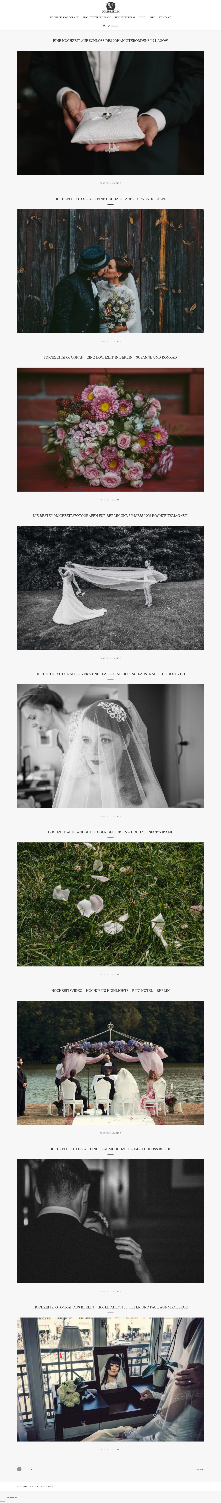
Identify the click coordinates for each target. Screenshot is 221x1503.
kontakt (165, 17)
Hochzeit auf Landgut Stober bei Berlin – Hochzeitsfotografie (110, 832)
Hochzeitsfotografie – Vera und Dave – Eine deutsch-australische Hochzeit (110, 673)
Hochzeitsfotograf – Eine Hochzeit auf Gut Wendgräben (110, 198)
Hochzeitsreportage (97, 17)
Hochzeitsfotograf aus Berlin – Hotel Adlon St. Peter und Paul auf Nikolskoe (110, 1307)
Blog (142, 17)
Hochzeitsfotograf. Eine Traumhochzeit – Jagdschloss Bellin (110, 1148)
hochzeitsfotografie (64, 17)
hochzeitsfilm (125, 17)
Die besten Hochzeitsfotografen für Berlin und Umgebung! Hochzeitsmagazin (110, 515)
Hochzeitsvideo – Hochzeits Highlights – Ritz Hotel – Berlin (110, 990)
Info (152, 17)
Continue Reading (110, 183)
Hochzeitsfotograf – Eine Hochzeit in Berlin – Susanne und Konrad (110, 357)
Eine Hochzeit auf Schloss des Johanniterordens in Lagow (110, 40)
